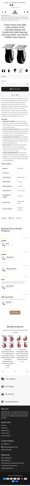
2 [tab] (15, 371)
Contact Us (4, 428)
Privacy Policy (5, 433)
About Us (3, 425)
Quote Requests (5, 460)
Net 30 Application (6, 458)
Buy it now (15, 95)
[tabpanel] (7, 352)
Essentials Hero (4, 15)
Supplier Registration (7, 468)
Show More (15, 312)
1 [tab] (14, 371)
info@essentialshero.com (10, 447)
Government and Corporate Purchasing (12, 463)
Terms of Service (6, 435)
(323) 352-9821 (7, 449)
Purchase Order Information (9, 465)
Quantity (3, 81)
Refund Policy (5, 430)
